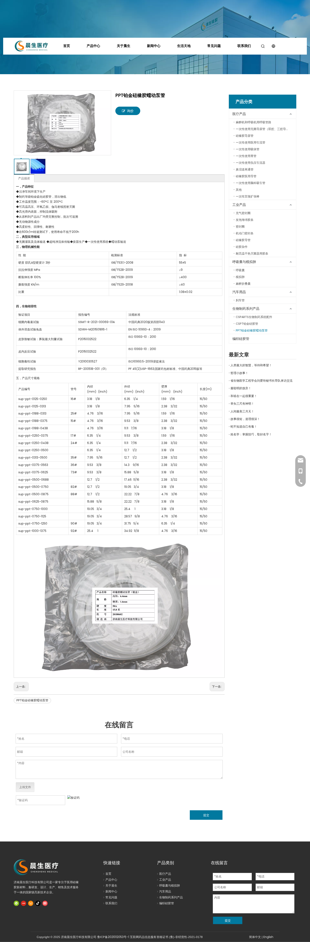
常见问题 (214, 45)
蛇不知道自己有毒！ (243, 426)
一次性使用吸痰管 (247, 149)
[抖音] (37, 903)
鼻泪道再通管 (244, 169)
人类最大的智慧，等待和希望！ (251, 365)
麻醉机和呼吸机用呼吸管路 (253, 122)
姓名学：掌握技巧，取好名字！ (251, 434)
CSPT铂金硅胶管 (247, 324)
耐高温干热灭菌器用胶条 (252, 253)
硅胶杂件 (242, 247)
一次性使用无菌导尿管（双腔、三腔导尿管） (265, 129)
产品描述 (24, 178)
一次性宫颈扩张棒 (247, 196)
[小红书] (23, 903)
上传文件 (25, 787)
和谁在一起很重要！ (243, 396)
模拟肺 (240, 277)
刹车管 (240, 300)
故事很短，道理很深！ (245, 419)
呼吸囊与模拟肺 (244, 261)
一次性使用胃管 (246, 156)
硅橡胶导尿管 (244, 136)
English (268, 937)
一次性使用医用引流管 (250, 142)
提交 (206, 815)
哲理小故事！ (239, 373)
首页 (66, 45)
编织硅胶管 (240, 338)
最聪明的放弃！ (240, 388)
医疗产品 (239, 113)
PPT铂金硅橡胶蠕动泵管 (32, 700)
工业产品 (239, 204)
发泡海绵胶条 (244, 220)
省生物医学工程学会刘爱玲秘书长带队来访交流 (261, 380)
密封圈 (240, 226)
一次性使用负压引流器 (250, 163)
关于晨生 (123, 45)
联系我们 (244, 45)
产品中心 (93, 45)
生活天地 (184, 45)
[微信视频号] (30, 903)
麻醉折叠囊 (243, 284)
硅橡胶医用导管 (246, 176)
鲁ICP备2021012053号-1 (113, 937)
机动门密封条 (244, 233)
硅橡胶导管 (243, 240)
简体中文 (255, 937)
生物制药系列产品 (245, 308)
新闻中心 (153, 45)
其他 (239, 190)
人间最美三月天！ (242, 411)
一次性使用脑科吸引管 (250, 183)
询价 (130, 111)
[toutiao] (45, 903)
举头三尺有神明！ (242, 403)
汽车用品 (239, 292)
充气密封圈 (243, 213)
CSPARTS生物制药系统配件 (254, 317)
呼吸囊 (240, 270)
